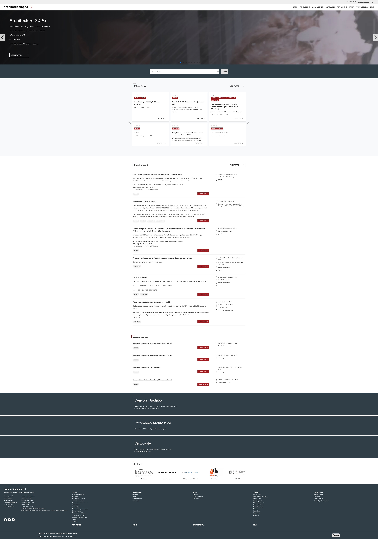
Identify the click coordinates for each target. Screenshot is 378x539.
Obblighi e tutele (318, 494)
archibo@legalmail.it (11, 502)
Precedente (130, 122)
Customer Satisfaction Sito (79, 517)
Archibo (137, 97)
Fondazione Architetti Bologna (226, 97)
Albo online (196, 499)
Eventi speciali (362, 7)
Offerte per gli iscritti (258, 503)
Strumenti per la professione (321, 501)
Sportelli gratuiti (257, 501)
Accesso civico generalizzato (80, 509)
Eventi (351, 7)
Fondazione (305, 7)
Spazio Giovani (257, 513)
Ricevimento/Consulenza (260, 496)
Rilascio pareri (257, 499)
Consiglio (135, 494)
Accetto (336, 535)
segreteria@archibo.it (363, 2)
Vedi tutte (234, 86)
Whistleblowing (76, 505)
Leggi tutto (16, 54)
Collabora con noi (137, 499)
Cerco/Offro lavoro (258, 505)
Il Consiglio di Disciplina (78, 499)
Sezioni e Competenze (78, 494)
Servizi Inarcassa (318, 499)
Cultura (220, 128)
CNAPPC (143, 97)
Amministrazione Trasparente (80, 503)
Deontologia (317, 496)
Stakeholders (75, 507)
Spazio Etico (256, 511)
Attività (134, 496)
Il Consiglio (75, 496)
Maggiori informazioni (68, 536)
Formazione (342, 7)
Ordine (295, 7)
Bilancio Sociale (76, 511)
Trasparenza (135, 501)
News (372, 7)
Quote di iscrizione (198, 496)
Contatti (74, 519)
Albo (314, 7)
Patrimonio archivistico (78, 515)
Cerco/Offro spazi (258, 507)
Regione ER (176, 128)
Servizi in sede (257, 494)
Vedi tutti (234, 165)
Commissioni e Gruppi (78, 501)
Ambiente (136, 372)
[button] (178, 62)
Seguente (248, 122)
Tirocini (255, 509)
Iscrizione (195, 494)
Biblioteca (74, 521)
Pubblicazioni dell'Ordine (79, 513)
